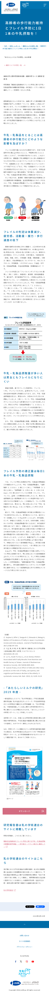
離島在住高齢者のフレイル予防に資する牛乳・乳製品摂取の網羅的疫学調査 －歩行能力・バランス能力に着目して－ (24, 844)
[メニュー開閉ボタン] (45, 5)
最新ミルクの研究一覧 (14, 65)
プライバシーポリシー (25, 947)
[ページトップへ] (24, 924)
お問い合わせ (24, 935)
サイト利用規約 (24, 941)
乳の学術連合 (8, 890)
